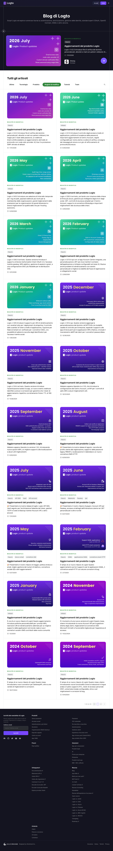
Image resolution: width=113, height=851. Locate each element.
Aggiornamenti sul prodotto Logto (18, 220)
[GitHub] (8, 738)
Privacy (107, 844)
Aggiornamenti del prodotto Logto (17, 36)
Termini (102, 844)
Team (77, 84)
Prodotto (36, 84)
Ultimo (11, 84)
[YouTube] (20, 738)
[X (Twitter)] (12, 738)
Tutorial (67, 84)
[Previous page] (94, 704)
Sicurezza (90, 844)
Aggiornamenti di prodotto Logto (18, 157)
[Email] (16, 738)
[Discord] (4, 738)
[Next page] (104, 704)
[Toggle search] (104, 84)
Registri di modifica (52, 84)
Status (96, 844)
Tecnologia (23, 84)
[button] (94, 704)
